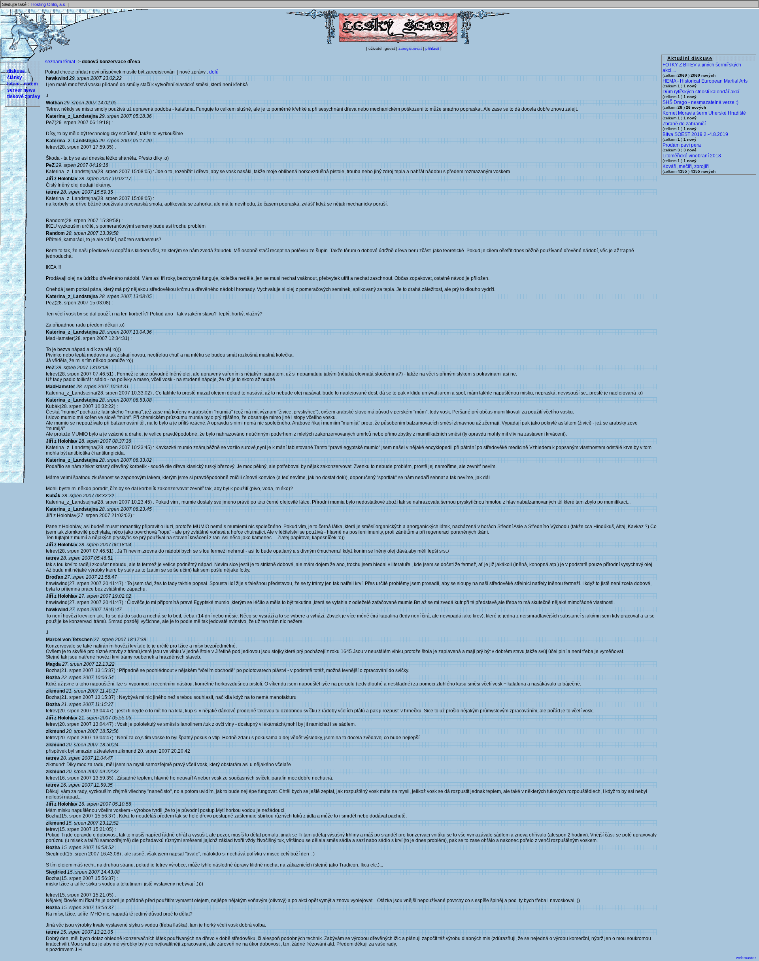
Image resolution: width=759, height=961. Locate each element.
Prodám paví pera (682, 145)
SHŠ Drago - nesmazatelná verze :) (700, 102)
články (14, 77)
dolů (214, 72)
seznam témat (60, 61)
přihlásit (432, 48)
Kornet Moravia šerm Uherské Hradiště (704, 113)
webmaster (746, 957)
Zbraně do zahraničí (684, 123)
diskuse (16, 71)
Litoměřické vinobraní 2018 (692, 156)
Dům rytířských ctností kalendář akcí (701, 91)
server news (21, 90)
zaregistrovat (410, 48)
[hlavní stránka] (398, 43)
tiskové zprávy (23, 96)
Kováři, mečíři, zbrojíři (686, 166)
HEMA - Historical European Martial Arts (705, 81)
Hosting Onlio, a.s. (48, 4)
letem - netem (22, 84)
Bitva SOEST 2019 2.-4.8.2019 (695, 134)
